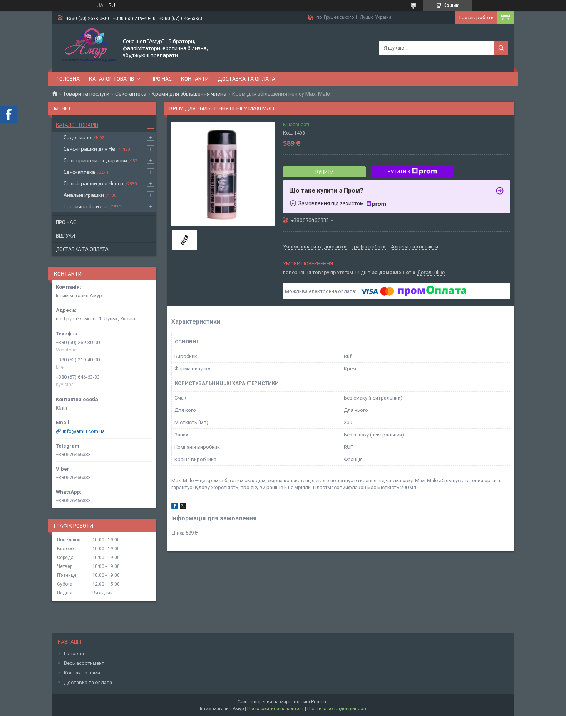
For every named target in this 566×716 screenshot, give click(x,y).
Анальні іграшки (84, 194)
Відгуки (65, 236)
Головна (68, 78)
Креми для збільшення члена (189, 94)
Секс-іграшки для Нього (93, 183)
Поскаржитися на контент (275, 708)
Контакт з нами (82, 673)
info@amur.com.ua (84, 431)
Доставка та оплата (246, 78)
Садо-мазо (77, 137)
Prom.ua (320, 701)
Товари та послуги (86, 94)
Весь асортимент (84, 663)
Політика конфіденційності (336, 708)
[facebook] (174, 507)
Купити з (399, 171)
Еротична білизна (86, 206)
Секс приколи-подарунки (95, 160)
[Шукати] (501, 48)
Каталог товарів (111, 78)
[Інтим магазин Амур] (87, 47)
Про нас (161, 78)
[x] (183, 507)
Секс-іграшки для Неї (90, 148)
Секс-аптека (130, 94)
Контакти (195, 78)
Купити (324, 172)
